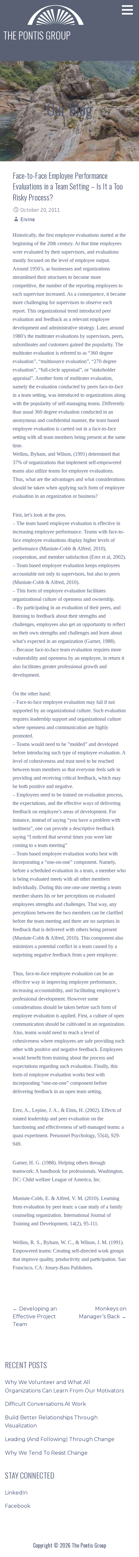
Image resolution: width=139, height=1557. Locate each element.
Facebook (17, 1506)
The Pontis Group (36, 35)
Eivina (27, 219)
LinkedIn (16, 1493)
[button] (129, 9)
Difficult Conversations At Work (45, 1404)
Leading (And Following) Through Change (59, 1439)
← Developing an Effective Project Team (35, 1316)
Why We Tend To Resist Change (46, 1453)
